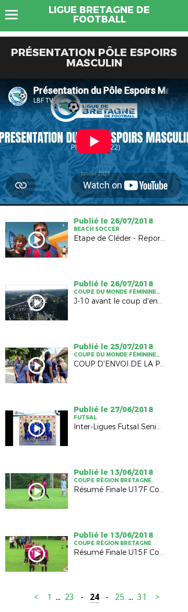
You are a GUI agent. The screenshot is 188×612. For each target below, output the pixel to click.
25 (119, 597)
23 (69, 597)
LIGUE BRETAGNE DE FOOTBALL (99, 14)
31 (142, 597)
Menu (16, 14)
